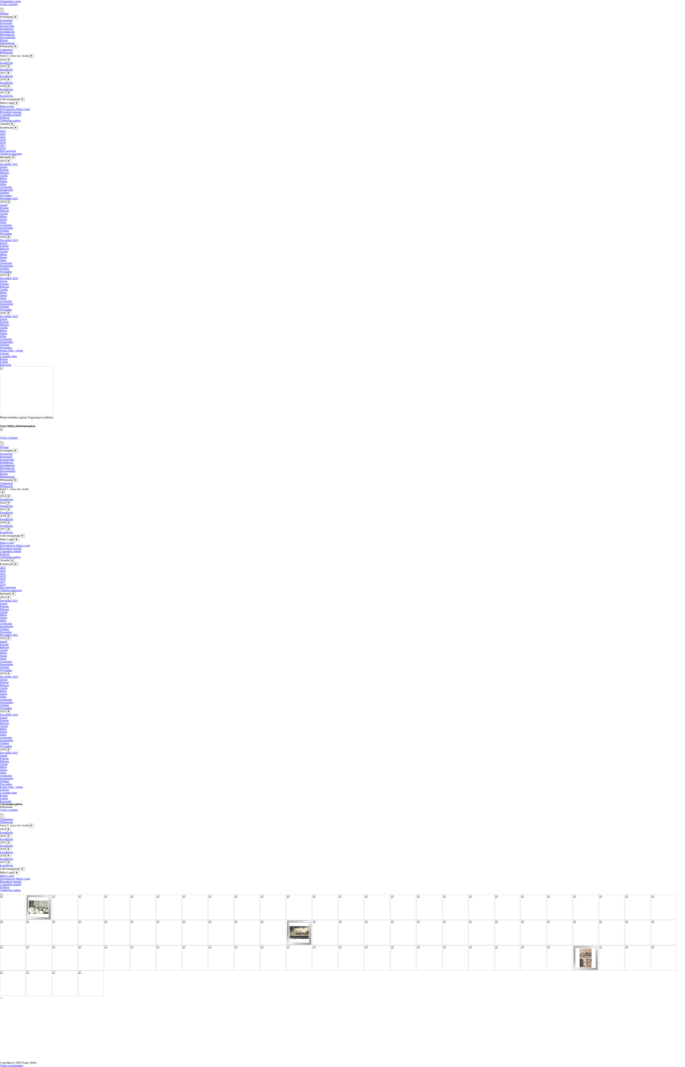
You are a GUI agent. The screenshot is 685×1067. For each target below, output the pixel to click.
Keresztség (6, 23)
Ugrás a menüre (9, 4)
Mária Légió (7, 106)
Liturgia (4, 353)
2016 (3, 148)
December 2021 (9, 164)
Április (4, 175)
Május (3, 178)
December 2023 (9, 240)
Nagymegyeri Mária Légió (15, 109)
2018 (3, 142)
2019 (3, 139)
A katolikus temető (10, 114)
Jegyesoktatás (7, 37)
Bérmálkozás (7, 34)
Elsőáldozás (6, 28)
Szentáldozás (7, 31)
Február (4, 169)
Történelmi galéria (10, 120)
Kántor (4, 40)
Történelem (6, 49)
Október (4, 192)
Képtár (4, 359)
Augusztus (6, 187)
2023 (3, 130)
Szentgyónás (7, 25)
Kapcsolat (5, 364)
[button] (12, 918)
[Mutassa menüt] (1, 8)
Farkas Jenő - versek (11, 350)
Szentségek (6, 20)
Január (3, 167)
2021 (3, 136)
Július (3, 184)
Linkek (4, 361)
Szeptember (6, 189)
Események (6, 62)
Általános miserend (11, 153)
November (6, 195)
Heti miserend (8, 150)
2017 (3, 145)
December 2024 (9, 278)
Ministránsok (7, 43)
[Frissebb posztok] (1, 894)
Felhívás (4, 117)
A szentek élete (8, 356)
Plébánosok (6, 52)
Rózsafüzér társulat (10, 112)
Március (4, 172)
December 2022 (9, 198)
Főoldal (4, 13)
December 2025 (9, 316)
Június (3, 181)
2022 (3, 133)
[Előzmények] (1, 998)
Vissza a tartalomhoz (11, 1065)
